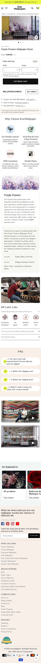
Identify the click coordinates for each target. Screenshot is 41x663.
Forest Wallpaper (7, 550)
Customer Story (7, 615)
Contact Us (5, 603)
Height (24, 65)
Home (4, 14)
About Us (4, 598)
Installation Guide (8, 581)
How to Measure (7, 578)
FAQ (2, 572)
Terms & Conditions (8, 629)
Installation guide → (22, 102)
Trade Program (7, 609)
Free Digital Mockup (9, 589)
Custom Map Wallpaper (10, 564)
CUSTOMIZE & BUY (20, 81)
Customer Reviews (8, 583)
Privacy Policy (6, 632)
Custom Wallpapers (8, 561)
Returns (4, 626)
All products (11, 14)
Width (5, 65)
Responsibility (6, 600)
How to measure (14, 76)
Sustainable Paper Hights (11, 612)
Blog (2, 606)
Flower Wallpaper (8, 547)
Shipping (4, 623)
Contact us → (20, 106)
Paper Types (6, 575)
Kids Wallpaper (7, 555)
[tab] (18, 42)
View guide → (31, 99)
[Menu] (2, 8)
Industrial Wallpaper (9, 552)
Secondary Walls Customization (13, 586)
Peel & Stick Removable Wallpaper (14, 558)
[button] (20, 412)
